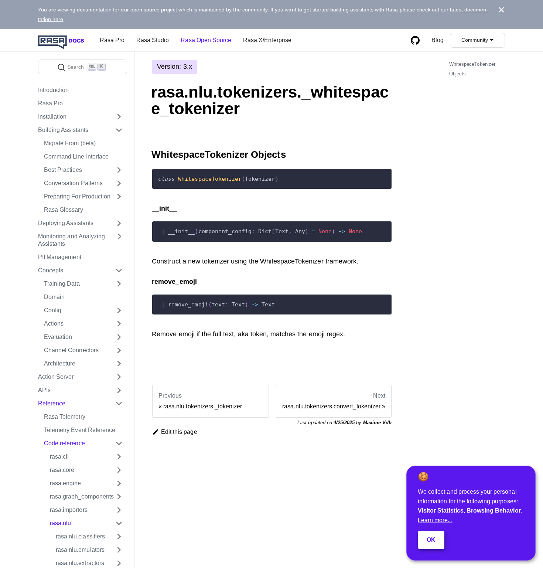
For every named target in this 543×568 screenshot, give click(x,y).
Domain (54, 297)
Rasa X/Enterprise (267, 40)
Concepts (50, 270)
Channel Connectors (71, 350)
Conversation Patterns (73, 183)
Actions (54, 323)
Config (52, 310)
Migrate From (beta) (70, 143)
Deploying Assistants (65, 223)
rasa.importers (69, 510)
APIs (44, 390)
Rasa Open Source (206, 40)
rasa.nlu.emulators (80, 550)
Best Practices (63, 170)
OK (431, 540)
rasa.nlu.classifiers (80, 536)
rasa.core (62, 470)
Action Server (56, 377)
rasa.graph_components (82, 496)
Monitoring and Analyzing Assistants (71, 240)
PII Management (59, 257)
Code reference (64, 443)
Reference (51, 403)
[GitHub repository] (415, 40)
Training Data (62, 283)
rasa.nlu (60, 523)
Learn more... (435, 520)
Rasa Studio (152, 40)
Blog (437, 40)
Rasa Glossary (63, 210)
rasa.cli (59, 456)
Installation (52, 116)
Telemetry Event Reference (79, 430)
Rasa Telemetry (64, 417)
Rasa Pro (112, 40)
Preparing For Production (77, 196)
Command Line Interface (76, 156)
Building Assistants (63, 130)
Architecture (60, 363)
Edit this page (179, 432)
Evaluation (58, 337)
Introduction (53, 90)
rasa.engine (65, 483)
